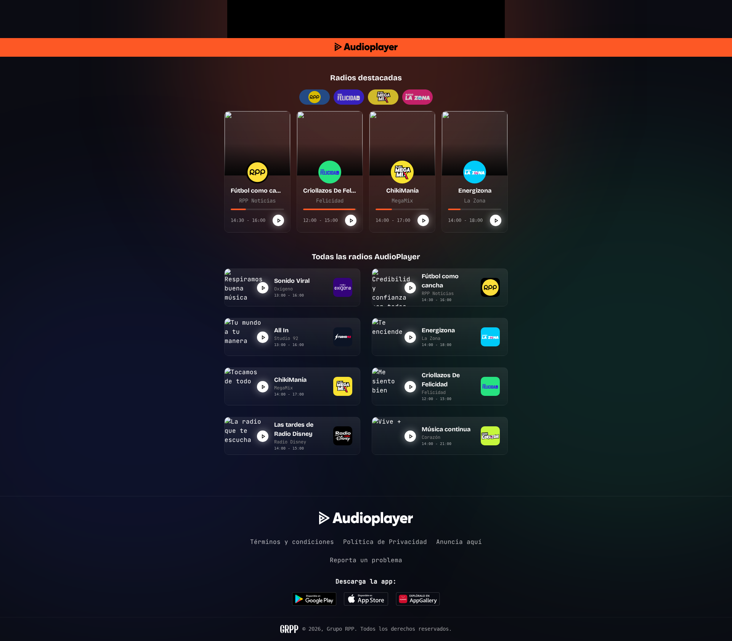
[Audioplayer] (366, 47)
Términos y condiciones (292, 542)
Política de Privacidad (385, 542)
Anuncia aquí (459, 542)
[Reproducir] (278, 220)
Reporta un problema (366, 560)
